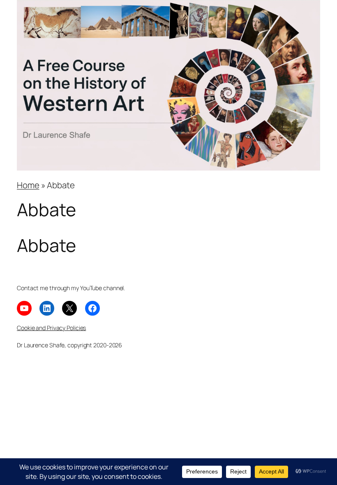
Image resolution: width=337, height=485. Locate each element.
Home (28, 185)
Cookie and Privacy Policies (51, 328)
